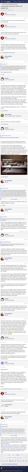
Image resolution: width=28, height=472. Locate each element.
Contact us (3, 467)
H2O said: (3, 64)
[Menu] (1, 1)
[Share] (24, 18)
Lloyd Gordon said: (5, 135)
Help (21, 467)
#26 (26, 119)
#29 (26, 214)
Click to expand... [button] (14, 199)
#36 (26, 397)
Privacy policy (16, 467)
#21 (26, 18)
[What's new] (23, 1)
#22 (26, 30)
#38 (26, 421)
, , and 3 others (12, 389)
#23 (26, 42)
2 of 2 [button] (18, 455)
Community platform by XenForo (11, 470)
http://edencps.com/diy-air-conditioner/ (10, 99)
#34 (26, 342)
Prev (14, 455)
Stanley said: (4, 188)
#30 (26, 239)
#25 (26, 83)
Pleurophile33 (4, 10)
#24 (26, 61)
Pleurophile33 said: (5, 242)
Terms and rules (9, 467)
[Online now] (3, 116)
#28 (26, 185)
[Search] (26, 1)
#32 (26, 303)
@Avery (17, 437)
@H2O (2, 222)
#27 (26, 132)
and (9, 52)
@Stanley (3, 265)
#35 (26, 367)
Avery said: (4, 424)
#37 (26, 409)
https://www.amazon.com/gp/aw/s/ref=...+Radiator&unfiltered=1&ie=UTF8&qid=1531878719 (14, 445)
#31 (26, 263)
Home (24, 467)
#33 (26, 318)
